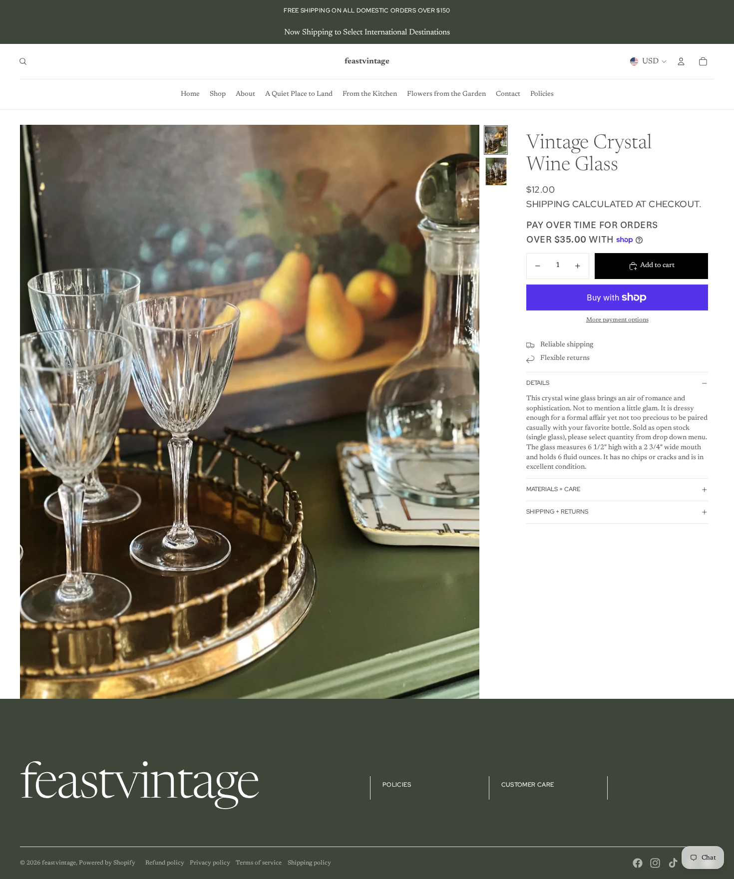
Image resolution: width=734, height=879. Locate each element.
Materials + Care (553, 490)
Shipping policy (309, 863)
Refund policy (164, 863)
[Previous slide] (28, 412)
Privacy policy (210, 863)
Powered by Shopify (107, 863)
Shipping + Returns (557, 512)
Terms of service (259, 863)
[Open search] (23, 61)
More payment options (617, 320)
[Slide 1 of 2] (496, 140)
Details (537, 383)
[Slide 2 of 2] (496, 171)
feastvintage (59, 863)
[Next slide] (471, 412)
